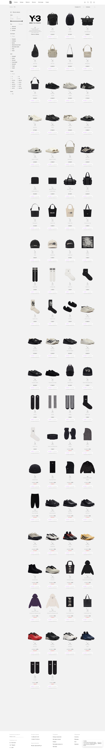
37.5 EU (13, 80)
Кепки (13, 50)
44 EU (13, 88)
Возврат (54, 741)
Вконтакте (13, 742)
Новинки (16, 2)
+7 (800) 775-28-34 (35, 739)
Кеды (13, 48)
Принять (99, 743)
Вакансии (76, 744)
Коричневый (14, 62)
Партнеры (55, 746)
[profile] (94, 2)
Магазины (76, 739)
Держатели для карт (16, 44)
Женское (34, 2)
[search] (87, 2)
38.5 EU (20, 80)
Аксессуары (40, 2)
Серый (13, 66)
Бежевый (14, 56)
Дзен (12, 747)
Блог (75, 741)
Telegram (13, 745)
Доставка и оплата (57, 739)
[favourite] (84, 2)
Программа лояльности (58, 744)
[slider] (10, 21)
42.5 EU (13, 86)
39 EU (13, 82)
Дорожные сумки (15, 46)
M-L (19, 78)
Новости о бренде (35, 34)
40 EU (20, 82)
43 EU (20, 86)
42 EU (20, 84)
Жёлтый (13, 60)
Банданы (14, 39)
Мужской (14, 26)
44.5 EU (20, 88)
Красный (14, 64)
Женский (14, 28)
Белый (13, 58)
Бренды (21, 2)
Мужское (28, 2)
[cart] (90, 2)
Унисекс (13, 30)
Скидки (47, 2)
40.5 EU (13, 84)
